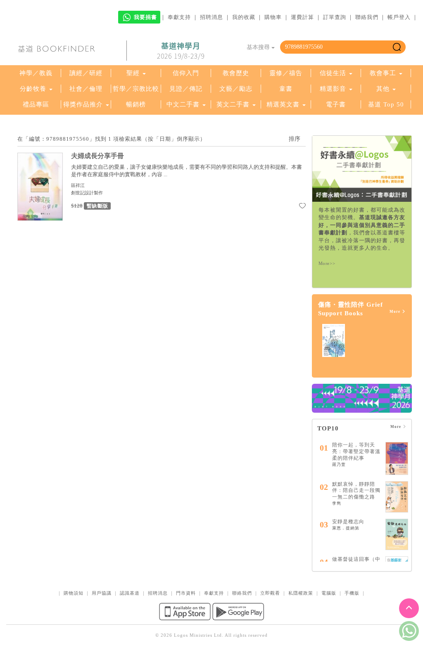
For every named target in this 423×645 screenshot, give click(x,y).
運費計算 (302, 17)
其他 (383, 88)
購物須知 (73, 593)
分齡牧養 (33, 88)
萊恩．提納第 (345, 528)
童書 (285, 88)
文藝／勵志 (235, 88)
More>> (326, 263)
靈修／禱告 (285, 73)
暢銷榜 (136, 104)
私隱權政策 (300, 593)
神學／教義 (35, 73)
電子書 (336, 104)
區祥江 (78, 185)
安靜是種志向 (348, 522)
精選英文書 (284, 104)
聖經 (133, 73)
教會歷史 (236, 73)
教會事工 (383, 73)
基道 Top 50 (386, 104)
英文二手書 (234, 104)
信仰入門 (186, 73)
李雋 (336, 503)
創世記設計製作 (87, 192)
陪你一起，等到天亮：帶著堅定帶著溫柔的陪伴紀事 (356, 451)
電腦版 (328, 593)
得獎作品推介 (83, 104)
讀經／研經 (85, 73)
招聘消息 (211, 17)
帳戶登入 (399, 17)
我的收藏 (243, 17)
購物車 (273, 17)
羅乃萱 (339, 464)
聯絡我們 (366, 17)
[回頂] (409, 608)
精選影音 (333, 88)
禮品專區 (36, 104)
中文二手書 (184, 104)
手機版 (352, 593)
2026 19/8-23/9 (180, 51)
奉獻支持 (179, 17)
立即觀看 (270, 593)
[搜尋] (397, 47)
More (396, 312)
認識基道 (130, 593)
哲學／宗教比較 (136, 88)
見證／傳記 (185, 88)
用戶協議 (102, 593)
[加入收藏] (302, 207)
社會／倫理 (85, 88)
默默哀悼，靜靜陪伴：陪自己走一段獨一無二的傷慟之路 (356, 490)
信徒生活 (333, 73)
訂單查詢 (334, 17)
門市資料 (186, 593)
